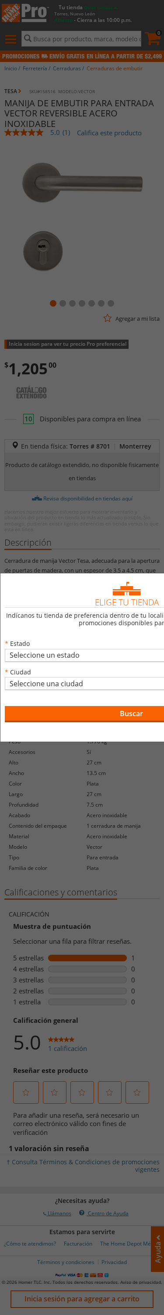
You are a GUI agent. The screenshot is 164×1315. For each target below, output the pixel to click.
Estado (20, 643)
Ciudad (20, 672)
